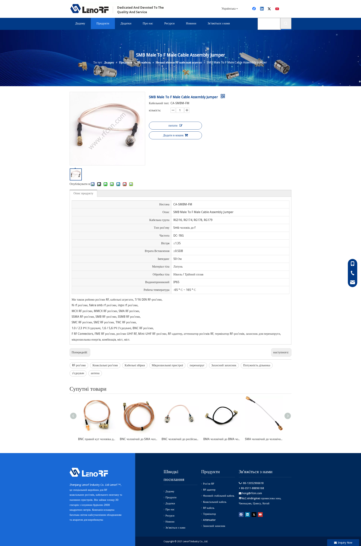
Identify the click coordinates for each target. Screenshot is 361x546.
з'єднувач (78, 373)
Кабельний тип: (159, 103)
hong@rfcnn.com (252, 493)
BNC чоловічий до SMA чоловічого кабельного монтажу (139, 439)
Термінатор (209, 513)
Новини (169, 521)
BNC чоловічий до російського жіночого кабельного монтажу (180, 439)
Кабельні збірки (135, 365)
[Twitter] (270, 9)
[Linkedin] (262, 9)
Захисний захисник (223, 365)
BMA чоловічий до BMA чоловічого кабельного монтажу (222, 439)
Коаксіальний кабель (214, 501)
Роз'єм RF (208, 483)
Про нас (169, 509)
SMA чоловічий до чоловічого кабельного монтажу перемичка (264, 439)
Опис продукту (83, 193)
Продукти (171, 497)
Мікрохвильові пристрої (167, 365)
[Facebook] (254, 9)
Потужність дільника (256, 365)
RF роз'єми (79, 365)
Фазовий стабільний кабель (218, 495)
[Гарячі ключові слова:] (285, 23)
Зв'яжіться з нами (175, 527)
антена (95, 373)
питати (172, 125)
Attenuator (209, 519)
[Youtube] (278, 9)
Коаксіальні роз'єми (105, 365)
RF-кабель (208, 507)
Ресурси (169, 515)
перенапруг (197, 365)
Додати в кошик (173, 135)
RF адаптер (209, 489)
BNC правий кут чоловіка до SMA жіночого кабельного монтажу (97, 439)
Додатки (170, 503)
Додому (169, 491)
